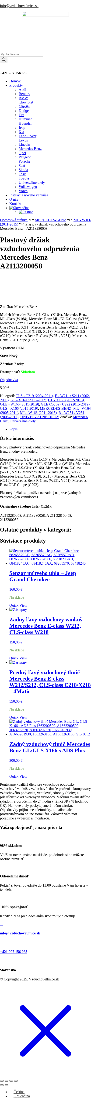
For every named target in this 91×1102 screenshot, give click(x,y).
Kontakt (15, 204)
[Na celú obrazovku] (6, 1081)
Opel (22, 153)
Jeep (22, 128)
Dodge (24, 111)
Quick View (18, 605)
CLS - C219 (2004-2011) (34, 396)
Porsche (24, 161)
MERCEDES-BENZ (50, 220)
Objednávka (9, 380)
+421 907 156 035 (13, 73)
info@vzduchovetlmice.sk (19, 6)
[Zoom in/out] (2, 1081)
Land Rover (27, 136)
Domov (15, 81)
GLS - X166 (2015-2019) (19, 408)
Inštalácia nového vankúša (28, 195)
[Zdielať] (11, 1081)
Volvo (23, 191)
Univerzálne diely (32, 182)
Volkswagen (28, 187)
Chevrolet (26, 102)
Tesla (22, 174)
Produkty (16, 85)
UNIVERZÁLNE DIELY (39, 417)
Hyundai (25, 123)
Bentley (24, 94)
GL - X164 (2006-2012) (28, 400)
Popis (13, 429)
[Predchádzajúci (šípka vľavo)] (2, 1085)
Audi (22, 90)
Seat (22, 166)
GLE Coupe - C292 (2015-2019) (65, 404)
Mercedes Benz (30, 149)
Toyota (24, 178)
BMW (23, 98)
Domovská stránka (14, 220)
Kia (21, 132)
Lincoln (24, 144)
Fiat (21, 115)
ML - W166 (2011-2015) (38, 413)
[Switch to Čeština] (26, 212)
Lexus (23, 140)
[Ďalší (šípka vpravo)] (6, 1085)
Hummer (25, 119)
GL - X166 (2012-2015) (66, 400)
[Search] (4, 60)
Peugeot (25, 157)
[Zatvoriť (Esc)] (16, 1081)
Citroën (24, 106)
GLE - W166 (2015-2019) (19, 404)
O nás (13, 199)
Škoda (23, 170)
